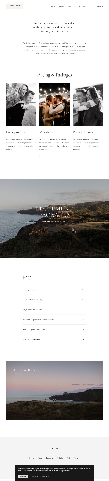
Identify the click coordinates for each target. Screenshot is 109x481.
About (61, 6)
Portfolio (82, 6)
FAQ (91, 6)
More (99, 6)
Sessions (71, 6)
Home (52, 6)
